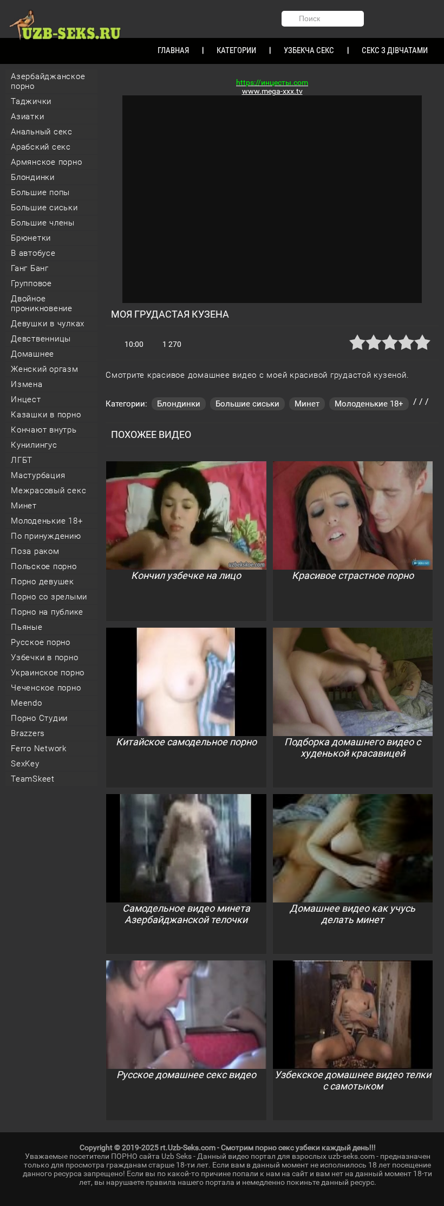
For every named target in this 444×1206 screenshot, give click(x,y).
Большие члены (43, 223)
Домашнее (32, 354)
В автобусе (33, 253)
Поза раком (35, 551)
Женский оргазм (45, 369)
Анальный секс (42, 132)
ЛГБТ (21, 460)
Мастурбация (38, 475)
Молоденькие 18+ (46, 521)
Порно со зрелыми (49, 597)
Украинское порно (47, 673)
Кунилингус (34, 445)
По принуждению (46, 536)
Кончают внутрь (44, 430)
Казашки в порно (46, 415)
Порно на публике (47, 612)
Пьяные (27, 627)
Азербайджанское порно (48, 81)
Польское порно (44, 566)
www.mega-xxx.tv (272, 91)
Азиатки (27, 116)
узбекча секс (309, 50)
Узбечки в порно (44, 657)
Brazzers (28, 733)
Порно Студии (39, 718)
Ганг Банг (30, 268)
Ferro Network (39, 748)
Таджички (31, 101)
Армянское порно (46, 162)
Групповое (31, 283)
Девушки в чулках (47, 323)
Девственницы (41, 339)
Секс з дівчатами (395, 50)
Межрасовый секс (48, 490)
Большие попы (40, 192)
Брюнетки (31, 238)
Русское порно (40, 642)
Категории (236, 50)
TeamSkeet (33, 779)
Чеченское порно (46, 688)
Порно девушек (42, 581)
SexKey (25, 764)
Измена (27, 384)
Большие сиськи (44, 207)
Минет (24, 506)
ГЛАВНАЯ (173, 50)
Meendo (26, 703)
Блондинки (33, 177)
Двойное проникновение (42, 303)
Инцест (26, 399)
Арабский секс (41, 147)
